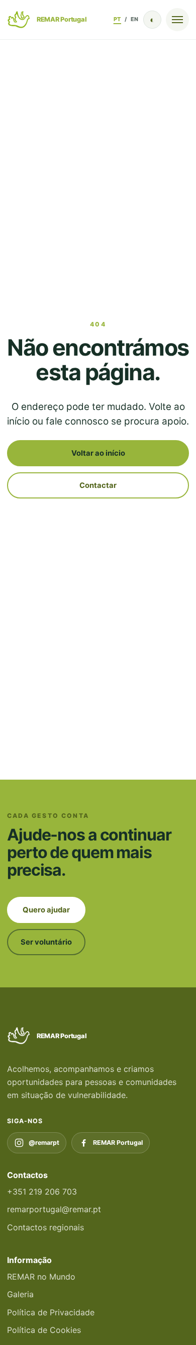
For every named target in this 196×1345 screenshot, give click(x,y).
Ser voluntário (46, 942)
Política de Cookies (44, 1330)
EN (135, 19)
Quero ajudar (46, 909)
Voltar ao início (98, 453)
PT (117, 19)
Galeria (20, 1294)
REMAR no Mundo (41, 1277)
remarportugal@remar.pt (54, 1209)
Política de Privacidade (50, 1312)
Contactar (98, 485)
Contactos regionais (45, 1227)
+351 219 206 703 (42, 1192)
